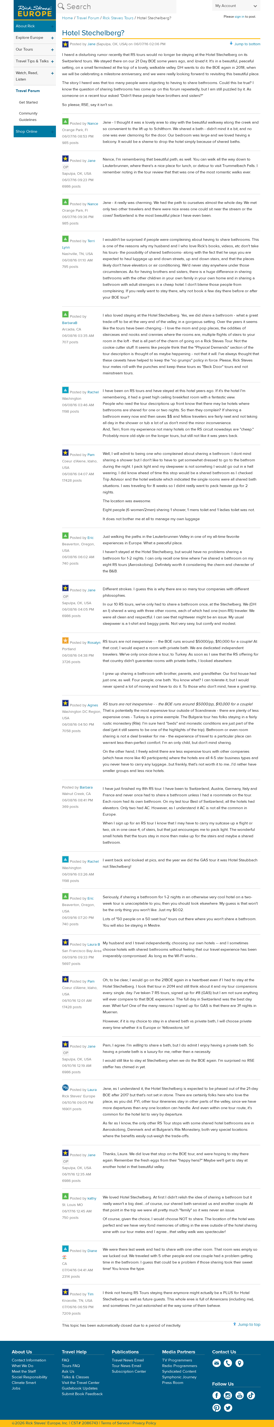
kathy (91, 1198)
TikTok (251, 1395)
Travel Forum (88, 18)
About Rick (25, 26)
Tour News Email (126, 1365)
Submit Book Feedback (82, 1393)
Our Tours (24, 49)
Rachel (93, 392)
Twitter (228, 1407)
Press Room (172, 1382)
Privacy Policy (144, 1423)
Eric (90, 537)
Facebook (216, 1395)
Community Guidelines (28, 116)
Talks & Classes (75, 1377)
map (239, 1363)
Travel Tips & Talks (32, 61)
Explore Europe (29, 37)
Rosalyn (94, 642)
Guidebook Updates (80, 1388)
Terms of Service (115, 1423)
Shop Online (26, 131)
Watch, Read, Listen (27, 76)
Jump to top (249, 1324)
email (216, 1363)
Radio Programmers (179, 1365)
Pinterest (216, 1407)
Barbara (86, 787)
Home (67, 18)
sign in (239, 16)
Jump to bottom (247, 44)
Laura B (93, 944)
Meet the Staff (24, 1371)
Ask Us (68, 1371)
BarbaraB (69, 323)
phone (228, 1363)
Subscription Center (129, 1371)
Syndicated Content (179, 1371)
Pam (90, 454)
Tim (90, 1294)
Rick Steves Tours (118, 18)
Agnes (92, 705)
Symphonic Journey (179, 1377)
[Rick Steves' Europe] (35, 10)
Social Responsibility (29, 1377)
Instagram (228, 1395)
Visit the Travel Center (81, 1382)
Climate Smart (24, 1382)
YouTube (239, 1395)
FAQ (65, 1360)
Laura (92, 1089)
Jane (91, 44)
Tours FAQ (71, 1365)
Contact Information (29, 1360)
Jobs (16, 1388)
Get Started (28, 102)
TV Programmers (177, 1360)
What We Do (22, 1365)
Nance (92, 123)
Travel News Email (128, 1360)
